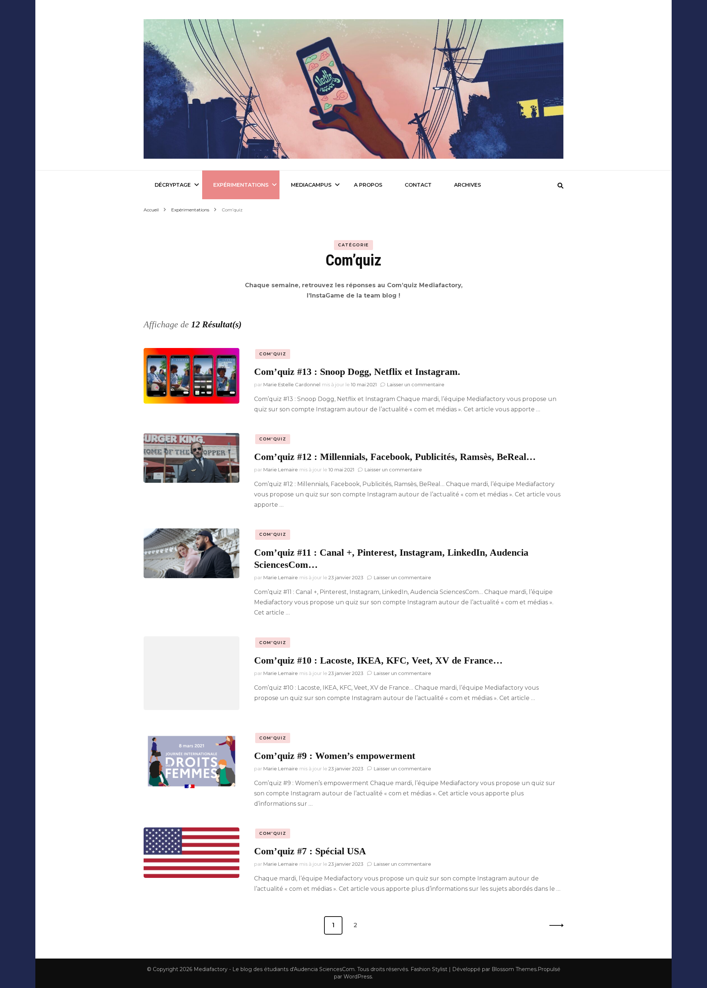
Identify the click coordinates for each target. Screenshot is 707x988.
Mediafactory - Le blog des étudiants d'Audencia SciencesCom (274, 969)
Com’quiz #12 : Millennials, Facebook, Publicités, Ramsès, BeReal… (395, 456)
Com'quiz (272, 353)
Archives (467, 185)
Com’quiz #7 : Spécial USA (310, 851)
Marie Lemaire (280, 469)
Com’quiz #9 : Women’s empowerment (334, 755)
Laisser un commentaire (415, 384)
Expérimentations (240, 185)
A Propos (368, 185)
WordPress (358, 976)
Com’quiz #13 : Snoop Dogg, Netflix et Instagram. (357, 371)
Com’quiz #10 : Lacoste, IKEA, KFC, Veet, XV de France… (378, 660)
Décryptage (173, 185)
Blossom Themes (514, 969)
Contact (418, 185)
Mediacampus (311, 185)
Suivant (554, 925)
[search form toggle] (560, 186)
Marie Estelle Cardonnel (291, 384)
